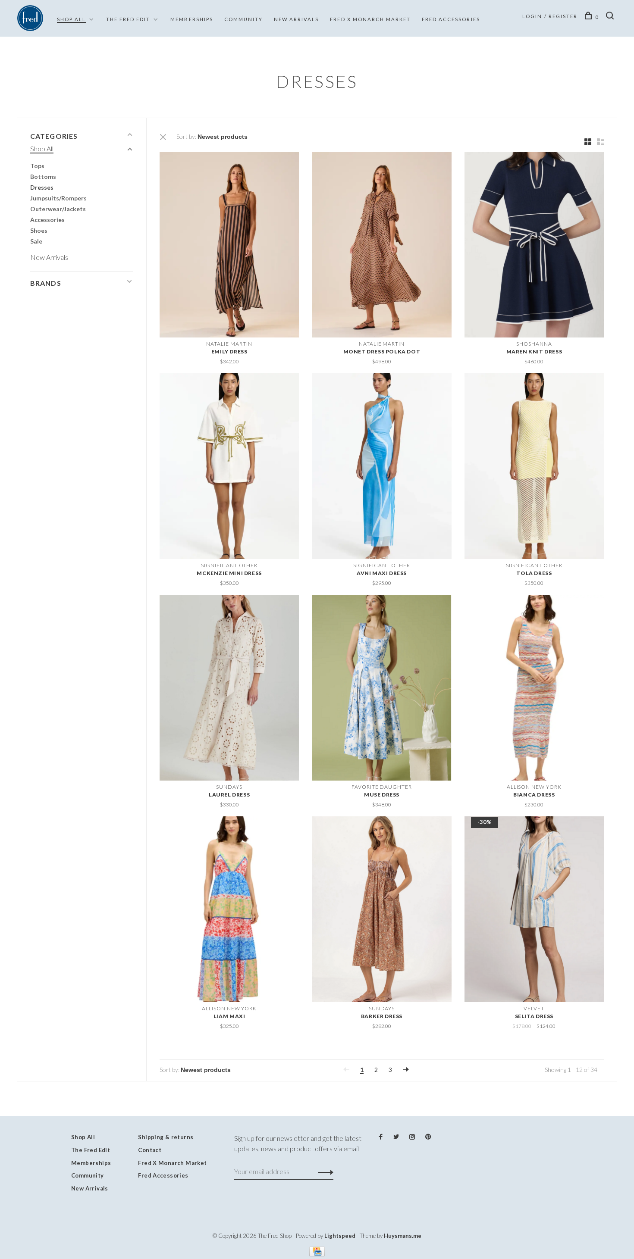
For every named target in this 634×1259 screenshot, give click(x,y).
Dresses (41, 187)
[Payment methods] (317, 1254)
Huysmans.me (402, 1235)
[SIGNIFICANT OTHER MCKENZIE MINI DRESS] (229, 467)
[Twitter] (396, 1137)
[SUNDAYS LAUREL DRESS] (229, 689)
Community (243, 19)
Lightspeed (339, 1235)
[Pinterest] (428, 1137)
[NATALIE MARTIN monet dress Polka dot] (381, 246)
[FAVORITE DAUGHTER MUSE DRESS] (381, 689)
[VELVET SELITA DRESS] (534, 910)
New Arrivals (296, 19)
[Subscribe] (323, 1171)
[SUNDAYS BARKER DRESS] (381, 910)
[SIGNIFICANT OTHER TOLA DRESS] (534, 467)
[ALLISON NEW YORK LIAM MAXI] (229, 910)
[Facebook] (380, 1137)
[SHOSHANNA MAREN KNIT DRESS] (534, 246)
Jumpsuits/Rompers (58, 198)
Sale (36, 241)
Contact (149, 1150)
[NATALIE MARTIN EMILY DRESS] (229, 246)
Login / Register (550, 16)
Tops (37, 165)
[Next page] (406, 1069)
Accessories (47, 219)
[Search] (611, 17)
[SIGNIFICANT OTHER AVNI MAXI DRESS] (381, 467)
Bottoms (43, 176)
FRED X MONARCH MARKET (370, 19)
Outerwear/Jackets (58, 208)
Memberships (191, 19)
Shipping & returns (165, 1137)
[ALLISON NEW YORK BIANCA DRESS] (534, 689)
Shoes (38, 230)
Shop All (71, 19)
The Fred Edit (128, 19)
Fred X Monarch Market (172, 1162)
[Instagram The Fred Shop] (412, 1137)
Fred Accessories (451, 19)
